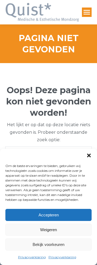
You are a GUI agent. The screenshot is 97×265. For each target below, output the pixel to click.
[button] (89, 155)
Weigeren (48, 229)
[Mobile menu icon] (87, 12)
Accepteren (49, 215)
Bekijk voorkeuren (48, 244)
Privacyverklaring (32, 257)
